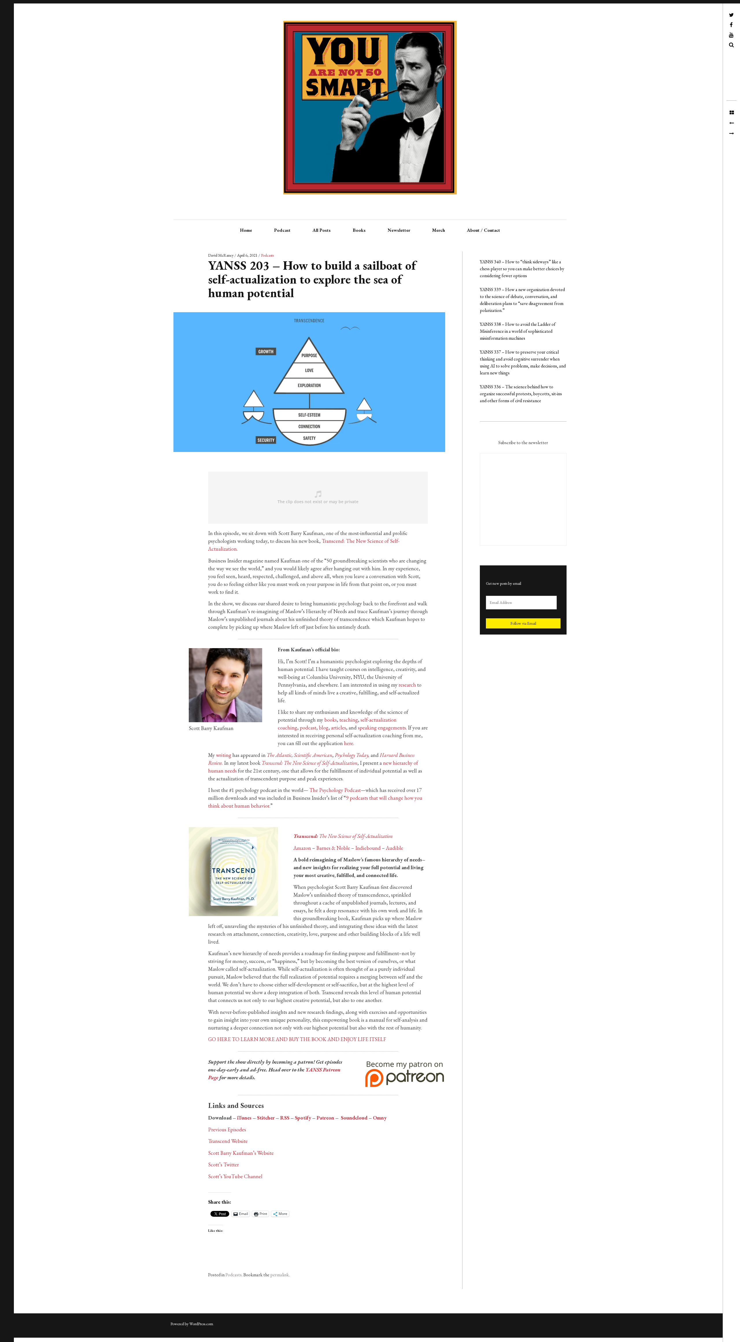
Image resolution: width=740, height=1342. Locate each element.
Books (359, 230)
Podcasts (267, 255)
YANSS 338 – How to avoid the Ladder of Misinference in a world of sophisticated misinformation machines (518, 331)
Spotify (303, 1117)
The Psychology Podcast (335, 790)
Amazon (302, 848)
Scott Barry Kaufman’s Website (241, 1153)
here (348, 743)
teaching (348, 719)
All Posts (321, 230)
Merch (438, 230)
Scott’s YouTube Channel (235, 1176)
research (407, 684)
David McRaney (221, 255)
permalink (279, 1275)
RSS (284, 1117)
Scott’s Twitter (223, 1164)
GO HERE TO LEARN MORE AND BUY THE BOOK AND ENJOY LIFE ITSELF (297, 1039)
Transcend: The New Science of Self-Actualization (309, 763)
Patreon (325, 1117)
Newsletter (399, 230)
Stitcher (266, 1117)
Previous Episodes (227, 1129)
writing (223, 755)
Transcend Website (228, 1141)
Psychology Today (351, 755)
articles (338, 727)
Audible (394, 848)
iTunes (244, 1117)
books (330, 719)
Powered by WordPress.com (192, 1323)
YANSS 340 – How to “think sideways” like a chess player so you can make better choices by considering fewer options (522, 269)
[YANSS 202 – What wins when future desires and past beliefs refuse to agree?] (731, 123)
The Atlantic (279, 755)
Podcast (282, 230)
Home (246, 230)
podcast (308, 727)
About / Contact (483, 230)
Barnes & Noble (333, 848)
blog (323, 727)
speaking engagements (382, 727)
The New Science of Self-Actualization (343, 836)
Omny (379, 1117)
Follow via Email (523, 623)
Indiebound (368, 848)
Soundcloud (354, 1117)
